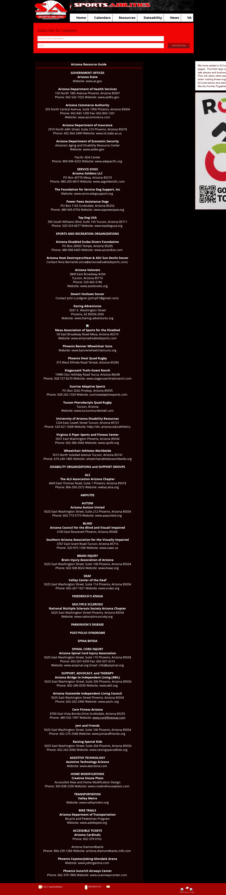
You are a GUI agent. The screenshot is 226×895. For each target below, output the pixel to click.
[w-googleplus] (191, 890)
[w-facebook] (182, 890)
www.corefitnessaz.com (108, 718)
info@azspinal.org (111, 665)
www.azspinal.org (76, 665)
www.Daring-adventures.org (93, 318)
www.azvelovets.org (94, 286)
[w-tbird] (187, 888)
